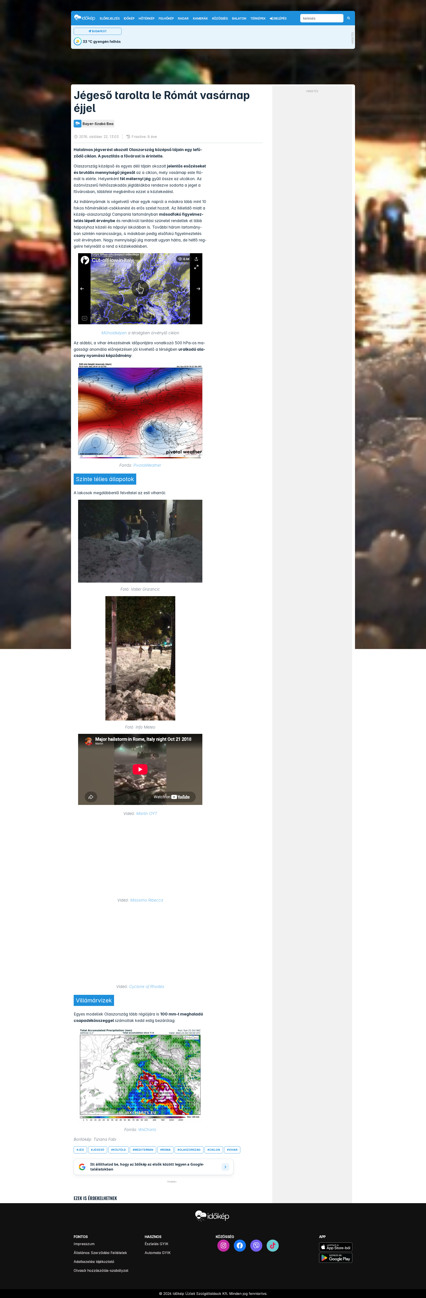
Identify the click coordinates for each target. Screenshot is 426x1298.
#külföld (118, 1149)
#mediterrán (143, 1149)
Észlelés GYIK (156, 1244)
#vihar (232, 1149)
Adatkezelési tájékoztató (94, 1261)
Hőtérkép (146, 18)
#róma (165, 1149)
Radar (183, 18)
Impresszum (84, 1244)
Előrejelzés (110, 18)
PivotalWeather (147, 465)
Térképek (258, 18)
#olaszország (189, 1149)
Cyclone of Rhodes (146, 986)
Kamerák (200, 18)
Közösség (220, 18)
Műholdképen (114, 332)
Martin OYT (146, 813)
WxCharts (147, 1129)
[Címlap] (86, 17)
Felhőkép (166, 18)
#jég (80, 1149)
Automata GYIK (158, 1252)
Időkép (129, 18)
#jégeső (97, 1149)
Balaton (239, 18)
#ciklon (213, 1149)
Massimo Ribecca (146, 900)
